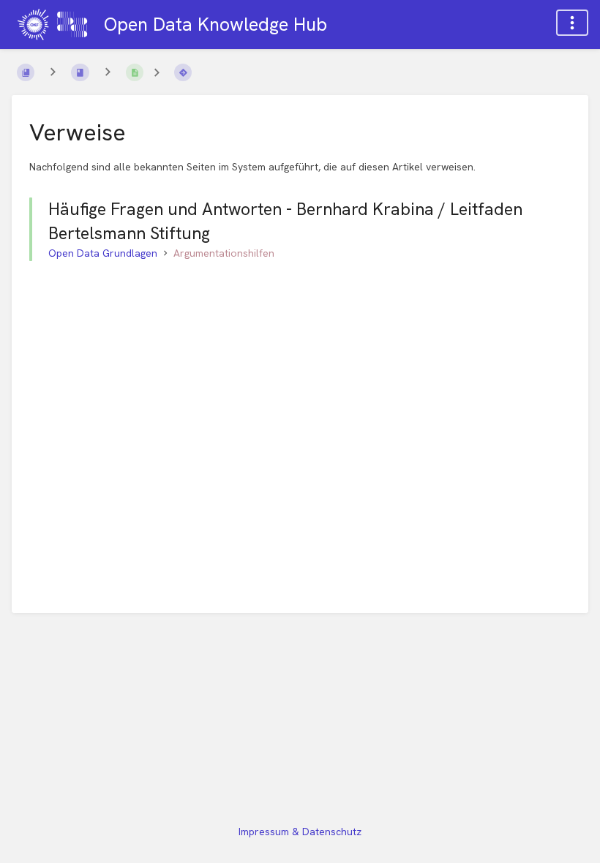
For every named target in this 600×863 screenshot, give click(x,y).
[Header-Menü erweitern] (572, 23)
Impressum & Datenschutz (300, 831)
